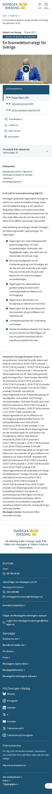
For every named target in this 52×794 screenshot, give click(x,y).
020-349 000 (13, 591)
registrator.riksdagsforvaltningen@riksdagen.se (27, 622)
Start (5, 15)
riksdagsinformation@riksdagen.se (24, 596)
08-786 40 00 (13, 573)
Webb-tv (13, 15)
